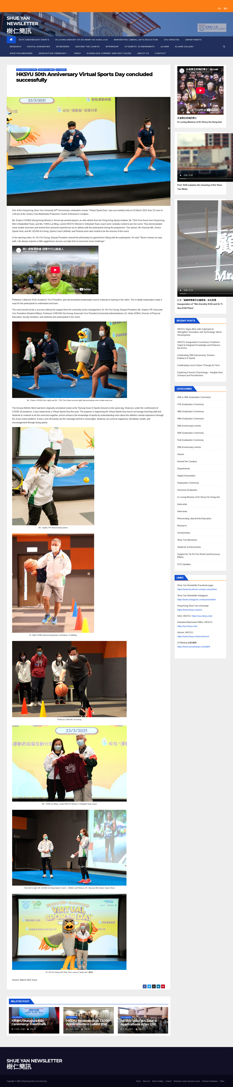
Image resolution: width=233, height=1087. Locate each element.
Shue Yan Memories (21, 53)
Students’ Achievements (140, 46)
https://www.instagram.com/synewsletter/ (196, 599)
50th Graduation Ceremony (190, 433)
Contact (160, 53)
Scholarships (183, 533)
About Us (143, 53)
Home (138, 1081)
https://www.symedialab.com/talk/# (193, 647)
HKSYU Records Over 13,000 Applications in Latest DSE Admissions (88, 1024)
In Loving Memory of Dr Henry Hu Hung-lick (81, 40)
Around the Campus (87, 46)
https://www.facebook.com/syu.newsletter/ (197, 589)
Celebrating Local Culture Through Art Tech (198, 365)
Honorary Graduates (187, 490)
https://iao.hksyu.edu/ (187, 626)
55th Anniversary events (34, 40)
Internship (112, 46)
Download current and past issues (109, 53)
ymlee (32, 1029)
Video (77, 53)
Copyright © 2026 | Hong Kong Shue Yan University (27, 1081)
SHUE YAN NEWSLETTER (22, 20)
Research (15, 46)
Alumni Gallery (184, 46)
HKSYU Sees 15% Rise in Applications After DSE (139, 1022)
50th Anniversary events (27, 69)
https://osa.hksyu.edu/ (202, 616)
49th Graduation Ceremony (190, 418)
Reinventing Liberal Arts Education (136, 40)
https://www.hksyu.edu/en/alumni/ (193, 636)
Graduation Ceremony (52, 53)
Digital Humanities (38, 46)
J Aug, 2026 (19, 1029)
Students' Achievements (189, 547)
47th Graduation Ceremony (190, 404)
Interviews (62, 46)
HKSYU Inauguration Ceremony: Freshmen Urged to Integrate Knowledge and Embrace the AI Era (198, 345)
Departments (193, 40)
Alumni (165, 46)
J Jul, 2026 (73, 1029)
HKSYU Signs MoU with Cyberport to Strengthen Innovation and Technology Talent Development (199, 332)
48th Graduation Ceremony (190, 411)
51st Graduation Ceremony (190, 440)
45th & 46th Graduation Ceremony (194, 397)
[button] (224, 46)
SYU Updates (171, 40)
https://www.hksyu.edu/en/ (189, 610)
